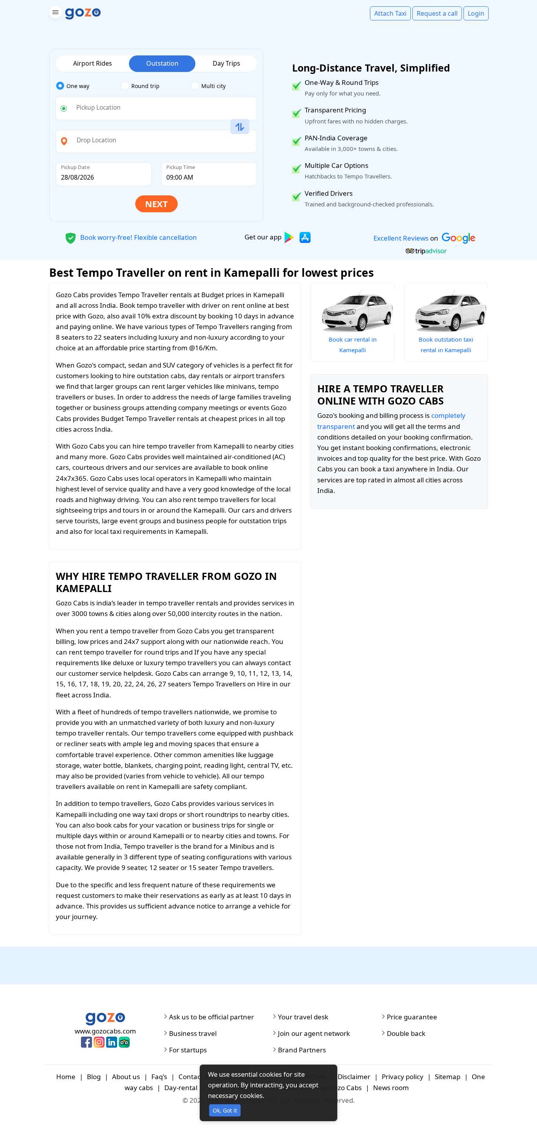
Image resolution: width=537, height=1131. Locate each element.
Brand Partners (302, 1050)
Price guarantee (412, 1017)
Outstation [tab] (162, 63)
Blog (94, 1076)
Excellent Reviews (400, 238)
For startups (188, 1050)
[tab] (88, 86)
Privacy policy (402, 1076)
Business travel (193, 1033)
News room (391, 1087)
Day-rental (180, 1087)
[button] (54, 13)
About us (126, 1076)
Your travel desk (303, 1017)
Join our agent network (314, 1033)
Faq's (159, 1076)
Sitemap (447, 1076)
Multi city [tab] (213, 86)
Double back (406, 1033)
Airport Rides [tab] (92, 63)
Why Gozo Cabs (337, 1087)
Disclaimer (354, 1076)
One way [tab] (77, 86)
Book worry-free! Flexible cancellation (138, 236)
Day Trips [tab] (226, 63)
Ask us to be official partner (211, 1017)
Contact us (195, 1076)
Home (65, 1076)
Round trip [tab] (145, 86)
